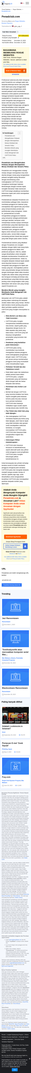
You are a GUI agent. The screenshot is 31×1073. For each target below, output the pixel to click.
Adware (13, 658)
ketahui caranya (18, 897)
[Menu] (27, 3)
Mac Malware (6, 658)
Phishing (5, 749)
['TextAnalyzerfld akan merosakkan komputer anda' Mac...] (15, 638)
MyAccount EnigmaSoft (7, 966)
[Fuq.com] (15, 766)
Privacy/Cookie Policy (15, 66)
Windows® (12, 553)
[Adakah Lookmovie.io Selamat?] (15, 715)
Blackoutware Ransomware (15, 688)
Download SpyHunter (13, 537)
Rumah (4, 1034)
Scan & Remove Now (13, 71)
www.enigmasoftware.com (15, 939)
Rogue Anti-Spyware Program (11, 780)
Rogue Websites (17, 9)
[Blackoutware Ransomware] (15, 677)
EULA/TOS (26, 894)
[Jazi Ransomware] (15, 607)
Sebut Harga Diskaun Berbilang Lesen (12, 546)
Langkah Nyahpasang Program (15, 1034)
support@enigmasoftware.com (17, 963)
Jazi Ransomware (10, 618)
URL (4, 158)
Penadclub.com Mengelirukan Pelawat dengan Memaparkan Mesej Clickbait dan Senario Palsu (12, 140)
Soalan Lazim (19, 1025)
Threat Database (6, 9)
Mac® (19, 553)
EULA (4, 66)
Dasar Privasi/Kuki (6, 896)
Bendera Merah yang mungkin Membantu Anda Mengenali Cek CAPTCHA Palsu (12, 151)
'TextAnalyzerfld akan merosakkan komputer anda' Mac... (15, 652)
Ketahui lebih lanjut (15, 1066)
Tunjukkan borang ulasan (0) (11, 585)
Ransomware (6, 621)
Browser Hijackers (7, 23)
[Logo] (7, 3)
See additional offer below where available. (14, 64)
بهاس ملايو (24, 3)
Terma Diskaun (16, 896)
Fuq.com (6, 777)
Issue (3, 732)
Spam (10, 749)
